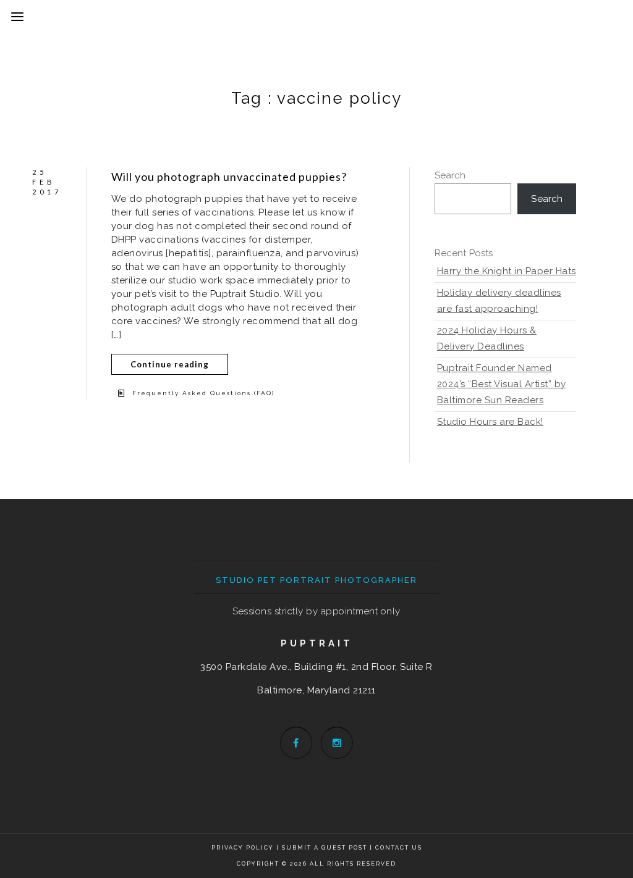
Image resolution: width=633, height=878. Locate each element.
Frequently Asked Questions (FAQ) (203, 393)
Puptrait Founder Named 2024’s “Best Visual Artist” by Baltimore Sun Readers (501, 384)
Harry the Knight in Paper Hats (506, 271)
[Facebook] (296, 742)
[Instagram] (336, 742)
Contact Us (398, 848)
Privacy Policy (242, 848)
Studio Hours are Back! (490, 421)
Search (450, 175)
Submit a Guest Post (326, 848)
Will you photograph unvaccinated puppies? (229, 176)
